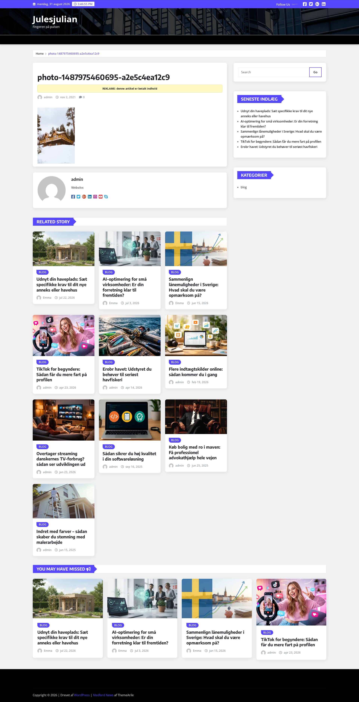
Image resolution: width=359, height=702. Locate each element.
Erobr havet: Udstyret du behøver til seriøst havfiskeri (127, 374)
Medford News (103, 695)
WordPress (82, 695)
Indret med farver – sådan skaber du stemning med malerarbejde (61, 537)
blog (244, 187)
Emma (47, 297)
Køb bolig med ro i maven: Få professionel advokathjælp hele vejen (194, 452)
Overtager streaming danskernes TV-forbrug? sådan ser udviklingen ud (60, 459)
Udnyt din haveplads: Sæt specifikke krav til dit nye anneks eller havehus (61, 284)
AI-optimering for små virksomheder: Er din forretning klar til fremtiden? (125, 287)
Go (315, 72)
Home (40, 53)
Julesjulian (55, 19)
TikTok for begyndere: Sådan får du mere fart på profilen (61, 374)
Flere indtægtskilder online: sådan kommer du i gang (196, 371)
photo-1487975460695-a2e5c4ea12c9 (73, 53)
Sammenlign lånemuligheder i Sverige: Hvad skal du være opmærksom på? (193, 287)
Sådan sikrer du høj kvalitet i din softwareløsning (129, 456)
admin (48, 97)
